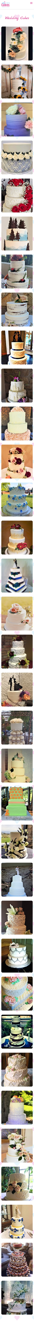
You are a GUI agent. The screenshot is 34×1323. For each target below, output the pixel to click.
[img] (17, 43)
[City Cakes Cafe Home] (5, 4)
